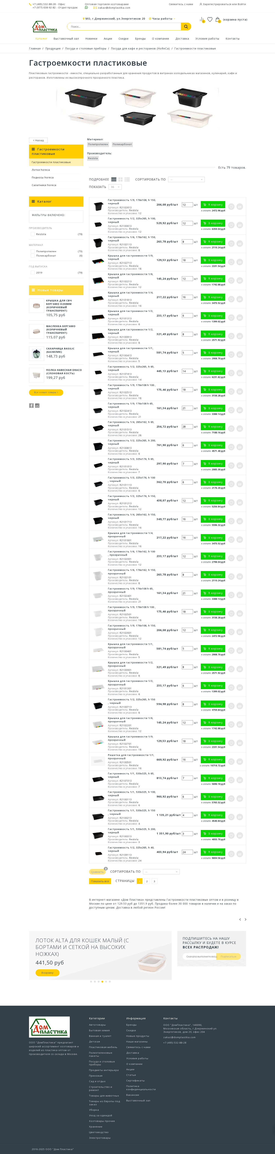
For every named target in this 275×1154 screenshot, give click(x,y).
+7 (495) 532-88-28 (44, 4)
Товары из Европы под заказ (104, 1103)
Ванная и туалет (100, 1036)
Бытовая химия (99, 1030)
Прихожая (96, 1075)
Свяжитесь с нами (181, 4)
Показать (97, 187)
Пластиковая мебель (103, 1047)
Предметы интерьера (104, 1070)
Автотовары (97, 1024)
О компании (160, 38)
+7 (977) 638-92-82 (44, 7)
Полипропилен (59, 251)
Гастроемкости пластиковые (195, 48)
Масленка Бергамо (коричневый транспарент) (61, 329)
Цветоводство (99, 1132)
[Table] (114, 179)
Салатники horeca (44, 185)
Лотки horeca (41, 169)
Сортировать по (150, 180)
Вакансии (132, 1095)
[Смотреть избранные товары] (210, 20)
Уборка (94, 1109)
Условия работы (207, 38)
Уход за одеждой (100, 1115)
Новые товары (50, 290)
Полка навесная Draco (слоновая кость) (64, 371)
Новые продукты (137, 1036)
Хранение (96, 1126)
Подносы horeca (43, 177)
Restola (59, 234)
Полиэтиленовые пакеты (100, 1054)
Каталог (41, 38)
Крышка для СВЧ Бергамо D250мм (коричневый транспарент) (59, 305)
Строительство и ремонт (100, 1088)
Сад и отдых (97, 1081)
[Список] (127, 179)
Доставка (182, 38)
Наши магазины (137, 1041)
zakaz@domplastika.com (114, 7)
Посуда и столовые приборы (85, 48)
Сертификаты (135, 1080)
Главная (35, 48)
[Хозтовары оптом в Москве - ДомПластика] (44, 26)
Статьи (131, 1075)
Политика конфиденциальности (141, 1087)
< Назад (38, 140)
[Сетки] (120, 179)
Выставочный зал (66, 38)
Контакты (233, 38)
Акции (108, 38)
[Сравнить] (239, 206)
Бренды (140, 38)
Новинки (91, 38)
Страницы (125, 881)
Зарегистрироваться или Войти (224, 4)
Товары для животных (104, 1095)
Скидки (124, 38)
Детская (94, 1041)
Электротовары (100, 1137)
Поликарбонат (59, 255)
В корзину (51, 966)
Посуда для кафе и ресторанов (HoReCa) (140, 48)
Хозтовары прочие (102, 1121)
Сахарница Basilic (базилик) (60, 350)
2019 (59, 272)
